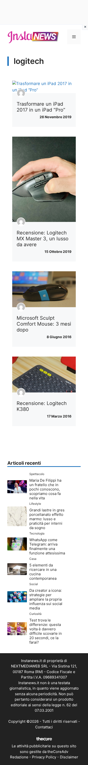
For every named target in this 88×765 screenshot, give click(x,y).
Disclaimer (69, 757)
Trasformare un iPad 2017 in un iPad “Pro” (41, 107)
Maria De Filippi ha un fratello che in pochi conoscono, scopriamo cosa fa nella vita (45, 489)
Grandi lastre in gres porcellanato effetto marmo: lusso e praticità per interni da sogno (47, 519)
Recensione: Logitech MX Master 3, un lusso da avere (42, 238)
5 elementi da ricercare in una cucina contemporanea (42, 572)
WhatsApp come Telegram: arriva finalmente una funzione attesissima (47, 546)
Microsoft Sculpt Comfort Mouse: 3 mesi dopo (44, 324)
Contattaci (44, 727)
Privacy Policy (44, 757)
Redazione (19, 757)
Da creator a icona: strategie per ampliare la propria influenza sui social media (45, 599)
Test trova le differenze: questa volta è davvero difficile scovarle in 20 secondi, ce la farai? (45, 631)
